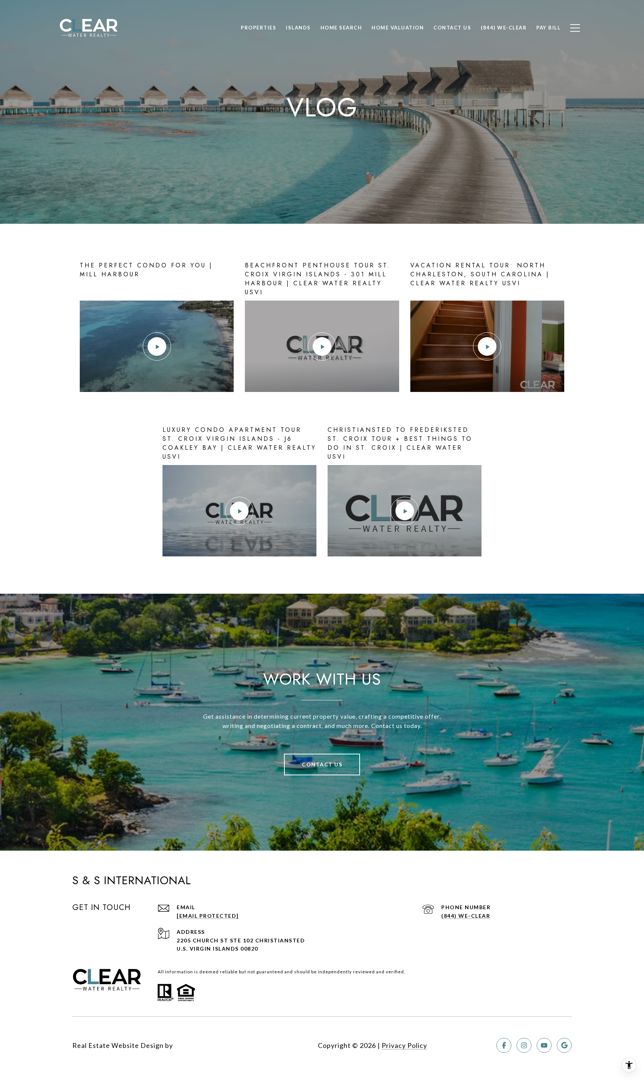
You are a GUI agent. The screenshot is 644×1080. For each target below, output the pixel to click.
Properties (258, 28)
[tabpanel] (322, 409)
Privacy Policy (404, 1045)
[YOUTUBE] (544, 1045)
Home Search (341, 28)
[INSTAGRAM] (524, 1045)
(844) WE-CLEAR (465, 916)
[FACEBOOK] (503, 1045)
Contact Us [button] (322, 764)
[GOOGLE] (564, 1045)
